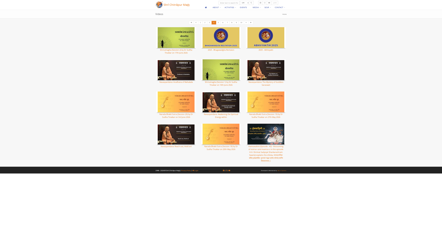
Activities (229, 7)
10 (241, 23)
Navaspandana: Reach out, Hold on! (176, 146)
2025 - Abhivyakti (266, 50)
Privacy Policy (186, 171)
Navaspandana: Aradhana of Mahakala (176, 82)
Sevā (267, 7)
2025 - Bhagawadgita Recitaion (221, 50)
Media (256, 7)
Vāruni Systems (281, 170)
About (216, 7)
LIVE (275, 3)
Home (284, 14)
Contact (279, 7)
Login (196, 171)
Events (243, 7)
